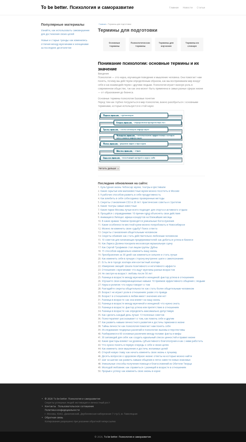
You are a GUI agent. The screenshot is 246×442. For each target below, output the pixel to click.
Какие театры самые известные (118, 205)
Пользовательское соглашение (76, 406)
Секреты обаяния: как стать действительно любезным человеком (140, 235)
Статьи (201, 7)
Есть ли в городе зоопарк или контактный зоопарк (131, 262)
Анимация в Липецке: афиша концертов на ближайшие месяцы (136, 217)
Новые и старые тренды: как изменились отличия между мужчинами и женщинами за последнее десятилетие (65, 44)
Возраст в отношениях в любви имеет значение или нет (134, 296)
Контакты (50, 406)
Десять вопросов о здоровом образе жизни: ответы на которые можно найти (147, 356)
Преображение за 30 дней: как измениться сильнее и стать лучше (139, 254)
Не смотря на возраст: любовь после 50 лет (127, 273)
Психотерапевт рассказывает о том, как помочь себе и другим (138, 318)
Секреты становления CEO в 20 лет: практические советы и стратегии (140, 202)
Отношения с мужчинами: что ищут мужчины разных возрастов (138, 269)
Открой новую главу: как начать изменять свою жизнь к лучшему (139, 352)
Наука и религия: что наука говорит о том (126, 284)
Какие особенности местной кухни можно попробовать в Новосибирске (143, 224)
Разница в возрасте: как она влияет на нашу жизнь (131, 299)
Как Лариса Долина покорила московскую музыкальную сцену (137, 243)
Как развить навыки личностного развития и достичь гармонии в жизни (143, 322)
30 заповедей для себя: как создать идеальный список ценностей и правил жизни (148, 337)
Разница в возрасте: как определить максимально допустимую (138, 311)
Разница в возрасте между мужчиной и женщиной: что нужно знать (141, 303)
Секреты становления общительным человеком (129, 232)
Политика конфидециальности (62, 409)
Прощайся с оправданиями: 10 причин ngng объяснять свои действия (140, 213)
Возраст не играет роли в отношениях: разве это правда (134, 292)
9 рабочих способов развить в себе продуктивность (130, 194)
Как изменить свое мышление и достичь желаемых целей (135, 348)
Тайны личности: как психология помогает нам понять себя (136, 326)
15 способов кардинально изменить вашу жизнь (129, 251)
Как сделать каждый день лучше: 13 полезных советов (133, 314)
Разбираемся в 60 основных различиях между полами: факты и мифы (141, 333)
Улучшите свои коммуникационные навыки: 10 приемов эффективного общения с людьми (153, 281)
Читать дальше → (109, 168)
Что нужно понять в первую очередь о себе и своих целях (135, 344)
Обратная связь (54, 417)
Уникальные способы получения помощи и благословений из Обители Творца (147, 363)
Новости (188, 7)
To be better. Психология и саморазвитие (87, 7)
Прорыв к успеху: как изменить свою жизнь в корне (131, 371)
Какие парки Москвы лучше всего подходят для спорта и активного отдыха (143, 209)
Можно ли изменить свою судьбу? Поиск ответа (129, 228)
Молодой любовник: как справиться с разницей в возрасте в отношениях (144, 367)
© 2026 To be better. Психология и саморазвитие (72, 398)
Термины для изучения (166, 44)
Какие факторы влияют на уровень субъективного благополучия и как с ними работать (152, 341)
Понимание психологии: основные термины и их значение (148, 66)
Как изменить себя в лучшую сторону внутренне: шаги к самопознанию (142, 258)
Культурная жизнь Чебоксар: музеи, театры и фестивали (133, 187)
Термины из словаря (192, 44)
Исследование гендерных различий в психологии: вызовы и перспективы (143, 329)
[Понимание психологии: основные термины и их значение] (151, 137)
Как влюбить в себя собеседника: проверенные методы (132, 198)
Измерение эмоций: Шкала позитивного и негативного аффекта (139, 266)
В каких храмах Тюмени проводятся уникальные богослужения (138, 221)
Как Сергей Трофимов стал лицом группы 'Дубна (129, 247)
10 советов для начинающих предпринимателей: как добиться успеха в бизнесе (147, 239)
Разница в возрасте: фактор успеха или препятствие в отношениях (140, 307)
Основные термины (114, 44)
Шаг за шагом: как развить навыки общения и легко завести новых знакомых (146, 359)
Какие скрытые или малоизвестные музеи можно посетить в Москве (139, 190)
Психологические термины (140, 44)
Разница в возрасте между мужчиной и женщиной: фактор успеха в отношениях (148, 277)
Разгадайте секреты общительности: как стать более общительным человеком (148, 288)
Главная (174, 7)
